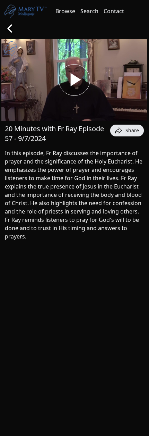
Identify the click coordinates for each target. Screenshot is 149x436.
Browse (65, 11)
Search (89, 11)
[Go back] (10, 28)
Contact (114, 11)
